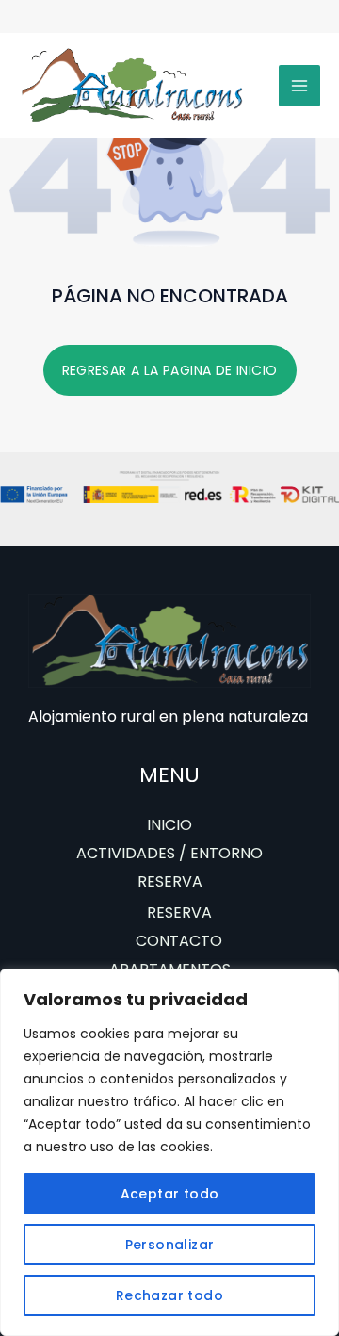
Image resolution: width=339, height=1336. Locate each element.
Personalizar (170, 1244)
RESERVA (169, 881)
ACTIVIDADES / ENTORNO (169, 853)
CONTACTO (179, 941)
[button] (170, 370)
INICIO (169, 825)
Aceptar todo (170, 1193)
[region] (169, 1152)
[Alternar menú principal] (299, 85)
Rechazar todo (169, 1295)
